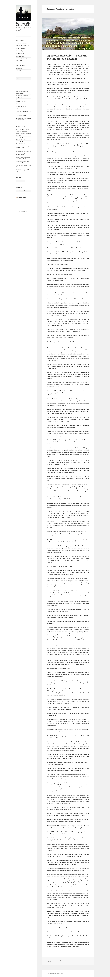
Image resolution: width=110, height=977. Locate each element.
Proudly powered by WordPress (55, 973)
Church (78, 960)
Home (17, 38)
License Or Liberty (20, 65)
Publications (19, 68)
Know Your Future (20, 40)
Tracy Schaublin (19, 146)
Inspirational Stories (21, 63)
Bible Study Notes (20, 53)
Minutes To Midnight (21, 115)
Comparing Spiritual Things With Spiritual (22, 59)
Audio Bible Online (20, 70)
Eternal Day (18, 89)
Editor (17, 137)
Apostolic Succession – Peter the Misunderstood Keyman (67, 57)
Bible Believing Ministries (22, 48)
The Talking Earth (20, 104)
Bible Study (73, 960)
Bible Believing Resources (22, 51)
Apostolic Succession (65, 960)
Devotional (82, 960)
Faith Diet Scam (19, 109)
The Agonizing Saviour (21, 106)
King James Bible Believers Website (23, 24)
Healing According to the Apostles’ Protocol (22, 147)
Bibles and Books (20, 56)
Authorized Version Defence (22, 45)
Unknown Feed (21, 197)
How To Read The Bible (21, 43)
